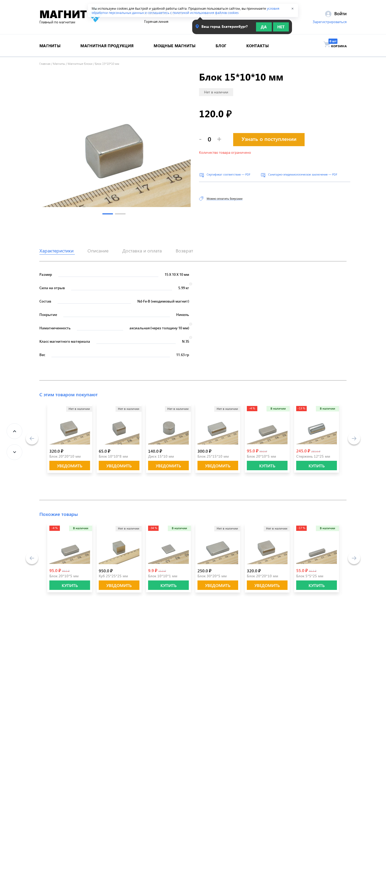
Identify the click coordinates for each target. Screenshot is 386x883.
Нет (281, 26)
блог (221, 45)
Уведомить (69, 465)
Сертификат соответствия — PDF (228, 174)
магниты (49, 45)
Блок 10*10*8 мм (113, 456)
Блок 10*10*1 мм (162, 575)
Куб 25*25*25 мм (113, 575)
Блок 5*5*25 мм (309, 575)
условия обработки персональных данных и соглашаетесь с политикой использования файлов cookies (185, 10)
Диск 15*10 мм (161, 456)
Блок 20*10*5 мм (261, 456)
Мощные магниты (174, 45)
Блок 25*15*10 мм (213, 456)
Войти (340, 13)
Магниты (59, 63)
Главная (44, 63)
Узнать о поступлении (269, 138)
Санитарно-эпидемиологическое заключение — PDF (302, 174)
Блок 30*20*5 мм (212, 575)
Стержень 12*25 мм (313, 456)
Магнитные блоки (80, 63)
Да (264, 26)
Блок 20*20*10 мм (65, 456)
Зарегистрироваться (330, 21)
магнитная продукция (107, 45)
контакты (257, 45)
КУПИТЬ (267, 465)
